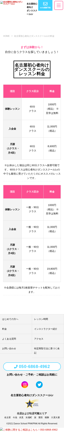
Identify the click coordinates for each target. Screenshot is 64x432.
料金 (4, 329)
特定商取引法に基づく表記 (47, 350)
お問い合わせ (9, 348)
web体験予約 (45, 8)
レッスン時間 (41, 319)
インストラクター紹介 (45, 329)
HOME (6, 36)
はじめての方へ (10, 319)
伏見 (21, 417)
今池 (15, 417)
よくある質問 (9, 338)
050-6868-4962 (34, 366)
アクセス (38, 338)
